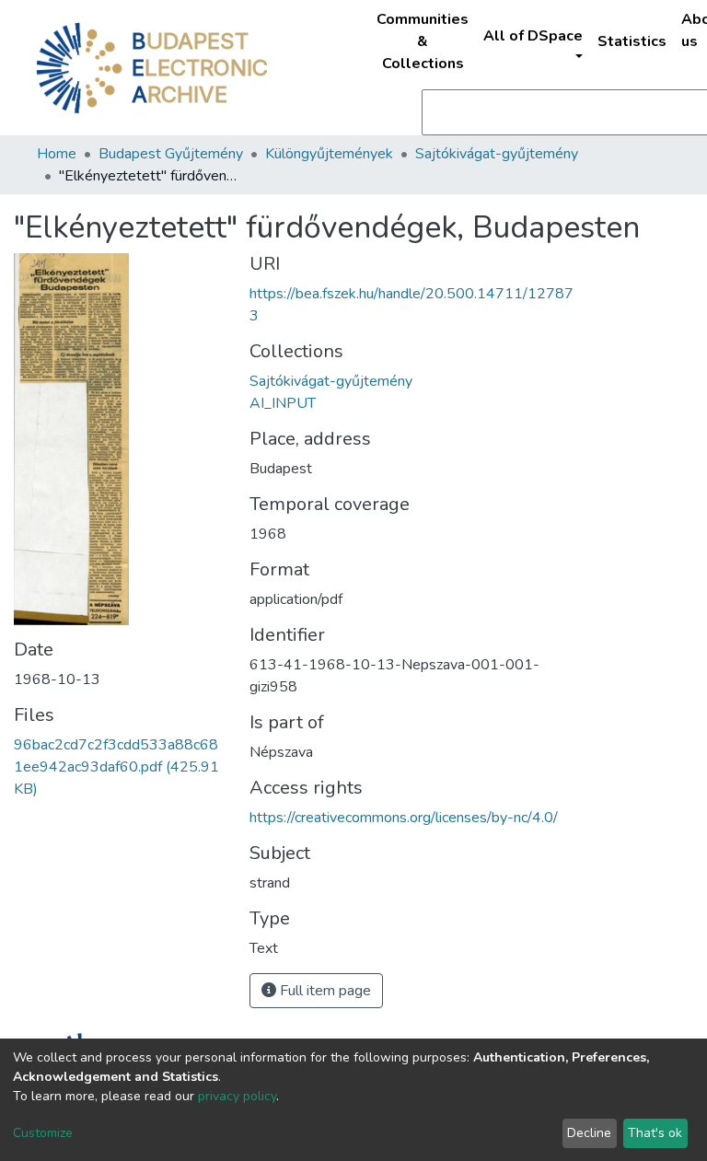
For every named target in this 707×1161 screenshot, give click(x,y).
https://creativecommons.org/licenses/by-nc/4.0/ (403, 817)
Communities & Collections (423, 41)
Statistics (631, 41)
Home (56, 154)
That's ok (655, 1133)
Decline (589, 1133)
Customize (43, 1133)
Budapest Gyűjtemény (171, 154)
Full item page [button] (323, 991)
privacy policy (237, 1096)
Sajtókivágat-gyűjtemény (496, 154)
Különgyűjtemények (329, 154)
